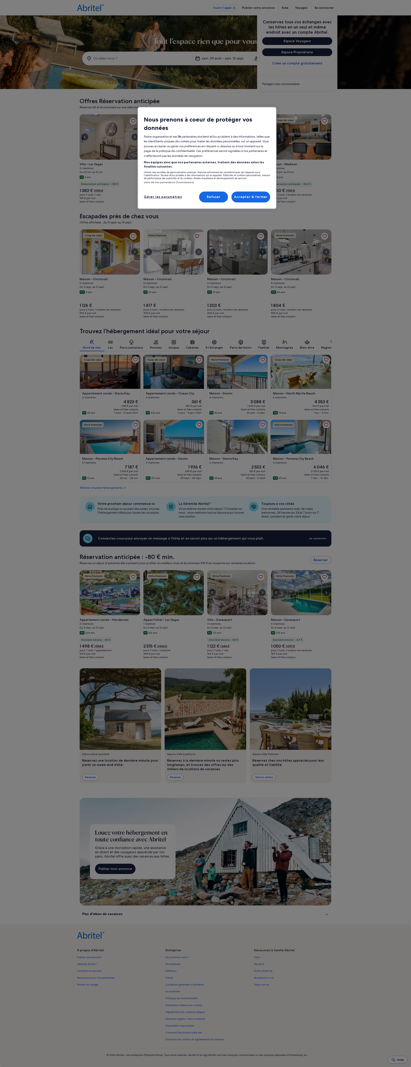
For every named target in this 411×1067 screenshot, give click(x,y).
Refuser (213, 197)
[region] (207, 158)
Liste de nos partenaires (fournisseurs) (169, 182)
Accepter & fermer (251, 197)
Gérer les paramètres (163, 197)
